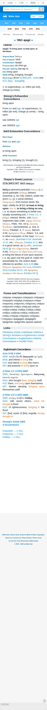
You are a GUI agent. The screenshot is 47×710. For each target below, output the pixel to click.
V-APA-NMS (21, 395)
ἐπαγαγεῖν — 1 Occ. (13, 431)
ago (19, 108)
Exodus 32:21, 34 (17, 270)
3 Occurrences (11, 424)
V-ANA (17, 353)
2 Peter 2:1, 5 (34, 214)
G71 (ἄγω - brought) (13, 81)
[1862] (3, 324)
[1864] (43, 324)
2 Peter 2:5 (8, 395)
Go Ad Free (4, 704)
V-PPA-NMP (21, 371)
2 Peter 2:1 (8, 371)
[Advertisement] (23, 497)
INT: (5, 365)
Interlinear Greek (11, 332)
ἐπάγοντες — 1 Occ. (13, 434)
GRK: (5, 356)
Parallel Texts (26, 341)
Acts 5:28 (28, 264)
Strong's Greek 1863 (14, 421)
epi (10, 108)
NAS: (5, 359)
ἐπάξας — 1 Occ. (11, 437)
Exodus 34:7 (30, 273)
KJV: (5, 362)
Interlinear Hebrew (31, 332)
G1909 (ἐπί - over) (29, 77)
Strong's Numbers (12, 335)
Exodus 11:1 (30, 242)
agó (18, 141)
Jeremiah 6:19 (23, 239)
